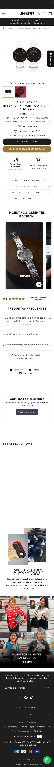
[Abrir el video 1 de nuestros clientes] (24, 255)
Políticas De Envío (27, 186)
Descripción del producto (27, 180)
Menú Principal (26, 707)
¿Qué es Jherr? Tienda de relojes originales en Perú (27, 726)
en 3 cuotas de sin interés (12, 511)
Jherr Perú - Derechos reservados (27, 764)
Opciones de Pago (27, 199)
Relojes (11, 28)
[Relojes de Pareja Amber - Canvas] (12, 464)
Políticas (26, 714)
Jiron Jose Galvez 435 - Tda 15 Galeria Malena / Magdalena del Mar (27, 743)
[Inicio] (4, 28)
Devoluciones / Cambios (27, 192)
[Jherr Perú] (27, 13)
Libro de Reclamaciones (24, 736)
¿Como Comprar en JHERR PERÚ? (27, 731)
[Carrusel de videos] (27, 256)
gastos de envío (13, 121)
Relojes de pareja (23, 28)
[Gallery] (27, 65)
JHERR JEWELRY (27, 102)
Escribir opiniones (27, 412)
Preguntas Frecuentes (26, 722)
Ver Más (40, 4)
